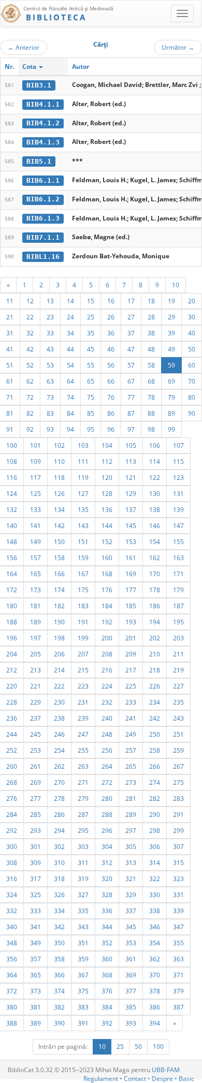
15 (90, 301)
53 (50, 365)
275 (178, 782)
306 (154, 846)
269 (35, 782)
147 (178, 525)
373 (35, 991)
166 (59, 573)
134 (59, 509)
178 (154, 590)
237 (35, 718)
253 (35, 750)
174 (59, 590)
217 (130, 670)
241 (130, 718)
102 (59, 445)
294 (59, 830)
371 (178, 975)
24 (70, 317)
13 (50, 301)
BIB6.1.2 (43, 199)
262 (59, 766)
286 (59, 814)
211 (178, 654)
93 (50, 429)
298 (154, 830)
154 (154, 541)
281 (130, 798)
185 (130, 606)
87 (131, 413)
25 (90, 317)
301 (35, 846)
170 (154, 573)
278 (59, 798)
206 (59, 654)
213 (35, 670)
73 (50, 397)
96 (110, 429)
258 (154, 750)
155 (178, 541)
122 (154, 477)
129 (130, 493)
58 (151, 365)
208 (107, 654)
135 (83, 509)
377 (130, 991)
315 (178, 862)
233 (130, 702)
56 (110, 365)
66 (110, 381)
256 (107, 750)
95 (90, 429)
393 (130, 1023)
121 (130, 477)
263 (83, 766)
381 (35, 1007)
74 (70, 397)
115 (178, 461)
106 (154, 445)
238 (59, 718)
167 (83, 573)
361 (130, 959)
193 (130, 622)
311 (83, 862)
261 (35, 766)
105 (130, 445)
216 (107, 670)
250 (154, 734)
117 (35, 477)
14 (70, 301)
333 (35, 910)
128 (107, 493)
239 (83, 718)
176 (107, 590)
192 (107, 622)
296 (107, 830)
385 (130, 1007)
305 (130, 846)
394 (154, 1023)
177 (130, 590)
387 (178, 1007)
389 (35, 1023)
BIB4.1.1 (43, 104)
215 (83, 670)
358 (59, 959)
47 (131, 349)
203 (178, 638)
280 (107, 798)
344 (107, 927)
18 (151, 301)
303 (83, 846)
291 (178, 814)
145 (130, 525)
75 (90, 397)
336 (107, 910)
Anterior (23, 47)
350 (59, 943)
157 (35, 557)
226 (154, 686)
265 (130, 766)
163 (178, 557)
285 (35, 814)
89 (171, 413)
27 (131, 317)
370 (154, 975)
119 (83, 477)
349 (35, 943)
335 (83, 910)
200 (107, 638)
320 (107, 878)
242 (154, 718)
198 (59, 638)
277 (35, 798)
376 (107, 991)
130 (154, 493)
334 (59, 910)
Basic (186, 1078)
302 (59, 846)
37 (131, 333)
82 (30, 413)
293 (35, 830)
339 (178, 910)
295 (83, 830)
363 (178, 959)
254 (59, 750)
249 (130, 734)
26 (110, 317)
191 (83, 622)
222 (59, 686)
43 (50, 349)
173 (35, 590)
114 (154, 461)
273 (130, 782)
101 (35, 445)
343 (83, 927)
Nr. (9, 66)
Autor (80, 66)
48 (151, 349)
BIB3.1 (38, 85)
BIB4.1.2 (43, 123)
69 (171, 381)
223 (83, 686)
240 (107, 718)
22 (30, 317)
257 (130, 750)
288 (107, 814)
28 (151, 317)
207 (83, 654)
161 (130, 557)
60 (191, 365)
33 (50, 333)
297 (130, 830)
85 (90, 413)
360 (107, 959)
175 (83, 590)
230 (59, 702)
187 (178, 606)
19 (171, 301)
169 (130, 573)
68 (151, 381)
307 (178, 846)
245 (35, 734)
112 (107, 461)
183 (83, 606)
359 (83, 959)
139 (178, 509)
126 (59, 493)
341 (35, 927)
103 (83, 445)
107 (178, 445)
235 (178, 702)
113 (130, 461)
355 (178, 943)
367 (83, 975)
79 (171, 397)
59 (171, 365)
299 (178, 830)
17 (131, 301)
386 (154, 1007)
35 (90, 333)
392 (107, 1023)
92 (30, 429)
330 (154, 894)
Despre (162, 1078)
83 (50, 413)
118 (59, 477)
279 (83, 798)
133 (35, 509)
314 (154, 862)
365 (35, 975)
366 (59, 975)
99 (171, 429)
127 (83, 493)
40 (191, 333)
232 (107, 702)
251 (178, 734)
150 (59, 541)
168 (107, 573)
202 (154, 638)
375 (83, 991)
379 (178, 991)
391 (83, 1023)
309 (35, 862)
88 (151, 413)
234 (154, 702)
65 (90, 381)
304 (107, 846)
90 (191, 413)
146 (154, 525)
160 (107, 557)
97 (131, 429)
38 (151, 333)
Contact (135, 1078)
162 (154, 557)
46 (110, 349)
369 (130, 975)
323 (178, 878)
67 (131, 381)
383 (83, 1007)
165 (35, 573)
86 (110, 413)
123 (178, 477)
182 (59, 606)
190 (59, 622)
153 (130, 541)
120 (107, 477)
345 (130, 927)
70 (191, 381)
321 (130, 878)
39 (171, 333)
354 (154, 943)
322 (154, 878)
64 (70, 381)
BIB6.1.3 (43, 218)
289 (130, 814)
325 (35, 894)
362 (154, 959)
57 (131, 365)
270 (59, 782)
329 (130, 894)
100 (158, 1046)
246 (59, 734)
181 (35, 606)
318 (59, 878)
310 (59, 862)
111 (83, 461)
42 (30, 349)
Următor (178, 47)
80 (191, 397)
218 (154, 670)
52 (30, 365)
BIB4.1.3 (43, 142)
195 (178, 622)
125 (35, 493)
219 (178, 670)
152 (107, 541)
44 (70, 349)
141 (35, 525)
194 (154, 622)
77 (131, 397)
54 (70, 365)
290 (154, 814)
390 (59, 1023)
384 (107, 1007)
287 (83, 814)
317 (35, 878)
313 (130, 862)
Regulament (100, 1078)
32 (30, 333)
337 (130, 910)
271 (83, 782)
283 (178, 798)
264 (107, 766)
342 (59, 927)
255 (83, 750)
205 (35, 654)
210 (154, 654)
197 (35, 638)
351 (83, 943)
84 (70, 413)
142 (59, 525)
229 (35, 702)
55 (90, 365)
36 (110, 333)
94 (70, 429)
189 (35, 622)
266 (154, 766)
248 (107, 734)
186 (154, 606)
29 (171, 317)
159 (83, 557)
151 (83, 541)
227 (178, 686)
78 (151, 397)
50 (191, 349)
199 (83, 638)
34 (70, 333)
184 (107, 606)
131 (178, 493)
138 (154, 509)
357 (35, 959)
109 (35, 461)
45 (90, 349)
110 (59, 461)
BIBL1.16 (43, 256)
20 (191, 301)
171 (178, 573)
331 (178, 894)
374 (59, 991)
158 (59, 557)
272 (107, 782)
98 (151, 429)
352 (107, 943)
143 (83, 525)
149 (35, 541)
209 (130, 654)
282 (154, 798)
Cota (30, 66)
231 (83, 702)
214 (59, 670)
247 (83, 734)
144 (107, 525)
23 (50, 317)
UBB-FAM (166, 1069)
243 (178, 718)
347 (178, 927)
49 (171, 349)
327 (83, 894)
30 (191, 317)
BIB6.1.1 (43, 180)
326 (59, 894)
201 (130, 638)
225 (130, 686)
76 (110, 397)
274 (154, 782)
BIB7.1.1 (43, 237)
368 (107, 975)
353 (130, 943)
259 (178, 750)
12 (30, 301)
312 (107, 862)
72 (30, 397)
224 (107, 686)
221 (35, 686)
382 (59, 1007)
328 (107, 894)
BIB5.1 (38, 161)
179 (178, 590)
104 (107, 445)
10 (175, 285)
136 (107, 509)
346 (154, 927)
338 (154, 910)
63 (50, 381)
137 (130, 509)
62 (30, 381)
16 (110, 301)
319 (83, 878)
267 (178, 766)
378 (154, 991)
